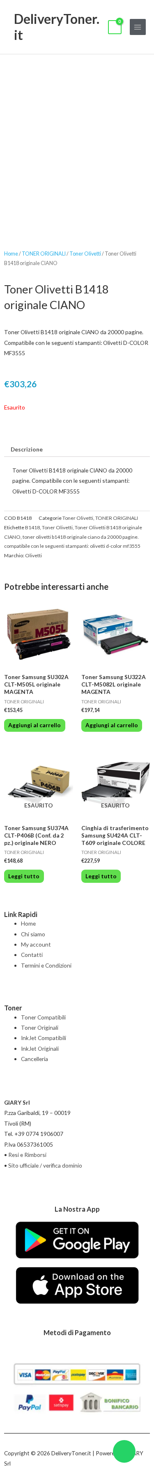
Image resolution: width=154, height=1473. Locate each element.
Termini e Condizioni (46, 965)
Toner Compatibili (43, 1017)
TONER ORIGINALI (44, 254)
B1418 (32, 527)
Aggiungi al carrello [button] (34, 724)
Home (11, 254)
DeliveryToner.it (56, 26)
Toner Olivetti (85, 254)
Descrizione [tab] (27, 449)
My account (36, 944)
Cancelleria (34, 1058)
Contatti (32, 954)
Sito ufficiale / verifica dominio (45, 1165)
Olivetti (33, 555)
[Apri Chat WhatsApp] (124, 1451)
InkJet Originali (40, 1048)
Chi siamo (33, 934)
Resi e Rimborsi (27, 1154)
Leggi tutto (23, 876)
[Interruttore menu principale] (138, 27)
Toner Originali (39, 1027)
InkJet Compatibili (43, 1037)
